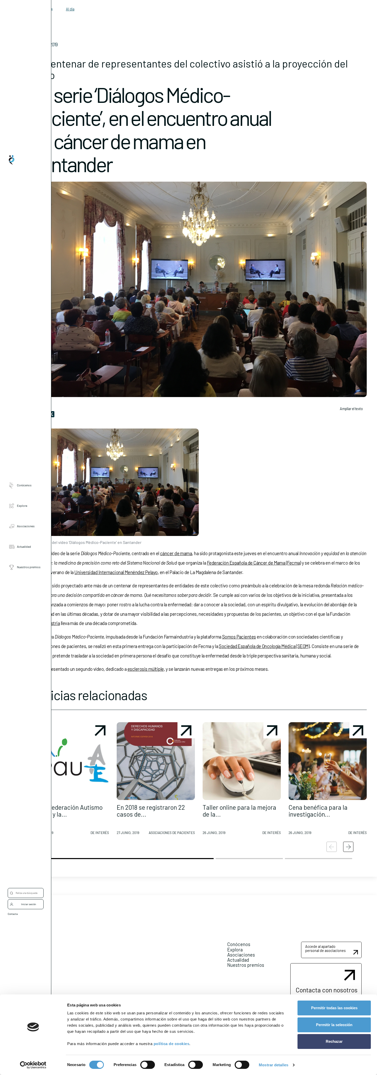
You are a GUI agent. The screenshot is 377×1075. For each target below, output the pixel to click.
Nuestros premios (29, 567)
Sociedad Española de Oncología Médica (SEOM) (264, 646)
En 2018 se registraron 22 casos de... (151, 810)
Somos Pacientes (239, 637)
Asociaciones (26, 526)
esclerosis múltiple (145, 669)
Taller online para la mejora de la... (239, 810)
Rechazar (334, 1041)
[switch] (147, 1065)
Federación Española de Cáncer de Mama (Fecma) (254, 563)
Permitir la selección (334, 1025)
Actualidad (24, 546)
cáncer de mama (176, 553)
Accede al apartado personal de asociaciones (325, 948)
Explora (22, 505)
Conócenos (24, 485)
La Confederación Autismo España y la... (67, 810)
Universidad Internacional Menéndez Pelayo (115, 572)
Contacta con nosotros (327, 990)
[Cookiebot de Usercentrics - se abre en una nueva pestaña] (33, 1065)
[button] (70, 780)
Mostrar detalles (273, 1065)
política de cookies (172, 1043)
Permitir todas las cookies (334, 1008)
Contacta (13, 913)
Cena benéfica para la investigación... (318, 810)
